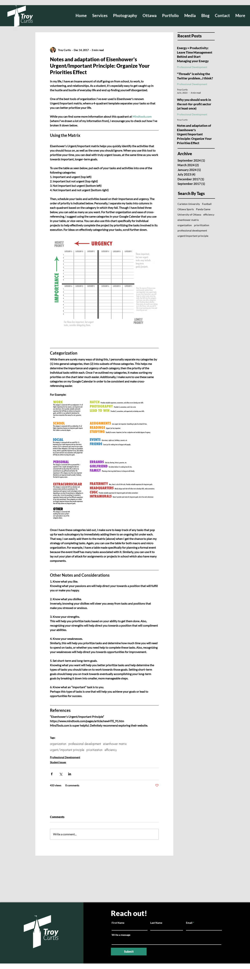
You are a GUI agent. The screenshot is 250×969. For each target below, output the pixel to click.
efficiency (111, 750)
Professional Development (65, 757)
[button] (125, 15)
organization (58, 744)
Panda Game (203, 209)
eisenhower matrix (115, 744)
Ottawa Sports (186, 209)
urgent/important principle (67, 750)
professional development (84, 744)
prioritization (94, 750)
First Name (118, 922)
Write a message (121, 935)
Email (189, 922)
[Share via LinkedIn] (69, 774)
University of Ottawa (189, 214)
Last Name (156, 922)
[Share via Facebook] (51, 774)
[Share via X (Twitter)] (60, 774)
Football (207, 203)
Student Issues (58, 762)
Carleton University (189, 203)
